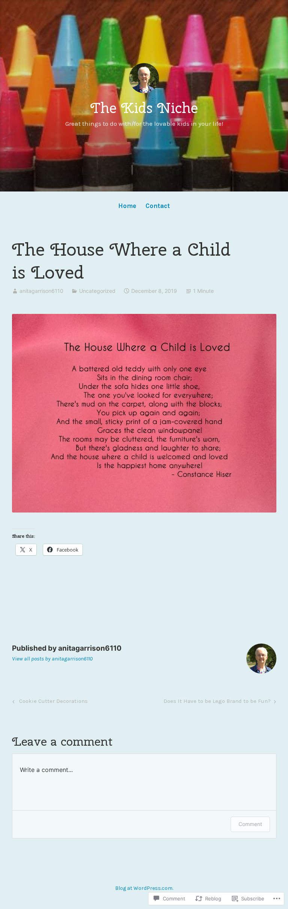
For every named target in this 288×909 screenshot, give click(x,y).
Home (127, 206)
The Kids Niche (144, 107)
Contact (158, 206)
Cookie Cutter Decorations (48, 702)
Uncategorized (97, 291)
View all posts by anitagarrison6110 (52, 658)
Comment (250, 824)
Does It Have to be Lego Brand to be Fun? (217, 702)
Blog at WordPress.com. (144, 888)
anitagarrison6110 (41, 291)
